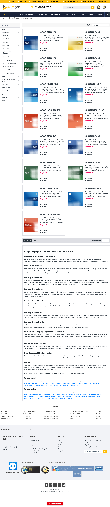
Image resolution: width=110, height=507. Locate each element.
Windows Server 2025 (55, 383)
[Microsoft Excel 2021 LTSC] (31, 173)
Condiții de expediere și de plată (39, 449)
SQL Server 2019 (28, 385)
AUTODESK (5, 97)
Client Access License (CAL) (8, 80)
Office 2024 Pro (68, 392)
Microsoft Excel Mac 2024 (93, 58)
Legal (59, 440)
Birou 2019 (35, 383)
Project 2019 (73, 421)
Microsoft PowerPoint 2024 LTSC (50, 110)
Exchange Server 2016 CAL (51, 418)
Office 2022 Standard (43, 392)
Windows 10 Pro (39, 398)
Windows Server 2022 (69, 383)
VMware (98, 421)
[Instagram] (63, 485)
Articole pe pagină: (96, 240)
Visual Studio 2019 (75, 416)
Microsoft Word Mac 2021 (92, 136)
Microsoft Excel (7, 60)
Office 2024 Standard (30, 392)
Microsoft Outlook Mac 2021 (93, 188)
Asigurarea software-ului (37, 445)
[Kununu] (59, 485)
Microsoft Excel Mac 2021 (92, 162)
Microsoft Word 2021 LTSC (48, 136)
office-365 (60, 442)
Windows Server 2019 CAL (30, 411)
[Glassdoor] (55, 485)
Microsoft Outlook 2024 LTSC (49, 84)
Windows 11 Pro (28, 398)
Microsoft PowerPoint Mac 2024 (94, 110)
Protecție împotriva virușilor (88, 381)
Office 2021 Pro (78, 392)
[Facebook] (46, 485)
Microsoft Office (28, 381)
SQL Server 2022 (94, 383)
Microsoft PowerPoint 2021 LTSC (50, 214)
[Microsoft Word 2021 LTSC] (31, 147)
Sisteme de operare (7, 91)
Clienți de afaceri (35, 440)
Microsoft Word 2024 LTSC (48, 32)
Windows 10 (74, 385)
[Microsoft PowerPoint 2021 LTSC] (31, 225)
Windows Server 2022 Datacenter (92, 394)
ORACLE (4, 101)
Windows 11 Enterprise (52, 398)
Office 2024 (5, 32)
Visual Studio (6, 84)
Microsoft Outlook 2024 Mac (93, 84)
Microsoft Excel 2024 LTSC (48, 58)
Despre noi (61, 446)
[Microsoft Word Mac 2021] (75, 147)
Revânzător (34, 442)
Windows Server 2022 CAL (8, 421)
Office (3, 29)
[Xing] (50, 485)
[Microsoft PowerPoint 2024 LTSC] (31, 121)
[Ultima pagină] (30, 240)
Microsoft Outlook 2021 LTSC (49, 188)
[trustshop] (45, 470)
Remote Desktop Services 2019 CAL (79, 411)
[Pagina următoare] (27, 240)
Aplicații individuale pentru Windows (10, 52)
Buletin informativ (62, 445)
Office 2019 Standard (56, 392)
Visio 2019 (98, 414)
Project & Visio (6, 88)
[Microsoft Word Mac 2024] (75, 43)
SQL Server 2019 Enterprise (80, 396)
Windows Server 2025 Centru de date (71, 394)
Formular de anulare (36, 453)
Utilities (4, 94)
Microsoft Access (8, 70)
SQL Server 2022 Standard (31, 396)
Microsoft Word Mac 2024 (93, 32)
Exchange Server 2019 (41, 385)
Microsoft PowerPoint (9, 63)
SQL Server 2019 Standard (64, 396)
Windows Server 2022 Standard (51, 394)
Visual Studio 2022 (75, 414)
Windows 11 (66, 385)
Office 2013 (5, 49)
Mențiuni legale (62, 451)
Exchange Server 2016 (55, 385)
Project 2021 (73, 418)
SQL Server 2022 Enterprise (47, 396)
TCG (32, 455)
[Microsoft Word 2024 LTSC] (31, 43)
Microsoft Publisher (8, 73)
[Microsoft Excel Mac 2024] (75, 69)
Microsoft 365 (6, 35)
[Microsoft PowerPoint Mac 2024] (75, 121)
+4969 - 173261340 (10, 447)
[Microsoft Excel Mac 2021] (75, 173)
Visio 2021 (98, 411)
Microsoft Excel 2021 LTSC (48, 162)
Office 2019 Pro (89, 392)
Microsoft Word (7, 57)
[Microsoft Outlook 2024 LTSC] (31, 95)
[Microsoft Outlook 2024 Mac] (75, 95)
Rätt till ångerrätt (35, 451)
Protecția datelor (62, 449)
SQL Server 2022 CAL (28, 418)
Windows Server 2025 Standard (32, 394)
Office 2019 (5, 42)
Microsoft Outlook (8, 66)
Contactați (33, 446)
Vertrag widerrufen (56, 503)
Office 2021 (5, 39)
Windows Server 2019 (82, 383)
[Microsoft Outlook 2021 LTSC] (31, 199)
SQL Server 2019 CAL (28, 421)
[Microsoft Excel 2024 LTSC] (31, 69)
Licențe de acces (56, 381)
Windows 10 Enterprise (66, 398)
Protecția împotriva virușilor (10, 104)
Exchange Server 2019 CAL (51, 416)
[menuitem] (70, 2)
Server (4, 76)
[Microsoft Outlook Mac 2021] (75, 199)
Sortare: (88, 25)
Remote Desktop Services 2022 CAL (53, 421)
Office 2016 (5, 45)
